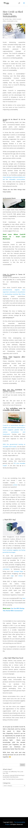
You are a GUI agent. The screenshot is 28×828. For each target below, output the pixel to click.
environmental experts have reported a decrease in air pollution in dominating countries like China (14, 292)
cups (12, 576)
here (23, 598)
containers (6, 569)
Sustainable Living (12, 21)
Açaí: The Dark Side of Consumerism (13, 779)
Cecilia (6, 19)
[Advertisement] (14, 800)
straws (20, 576)
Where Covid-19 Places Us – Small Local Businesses (14, 237)
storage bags (18, 571)
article (15, 485)
